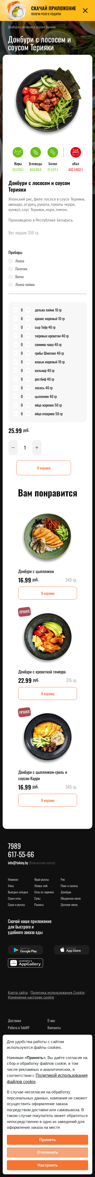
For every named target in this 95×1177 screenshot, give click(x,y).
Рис (63, 879)
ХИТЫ (11, 885)
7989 (14, 846)
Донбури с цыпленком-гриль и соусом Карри (42, 775)
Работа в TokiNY (19, 1027)
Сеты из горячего (44, 892)
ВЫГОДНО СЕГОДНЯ (18, 892)
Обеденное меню (71, 898)
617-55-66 (21, 854)
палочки (21, 268)
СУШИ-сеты (14, 898)
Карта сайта (18, 992)
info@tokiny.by (18, 862)
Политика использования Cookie (57, 992)
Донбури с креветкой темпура (42, 671)
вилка (19, 276)
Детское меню (69, 904)
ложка (19, 260)
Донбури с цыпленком (36, 571)
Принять (47, 1139)
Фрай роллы (41, 879)
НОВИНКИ (13, 879)
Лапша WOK (41, 885)
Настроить (47, 1165)
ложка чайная (25, 284)
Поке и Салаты (69, 885)
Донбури (66, 892)
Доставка (14, 1020)
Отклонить (47, 1152)
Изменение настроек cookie (31, 997)
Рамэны (39, 904)
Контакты (54, 1027)
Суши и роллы (16, 904)
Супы (37, 898)
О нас (51, 1020)
